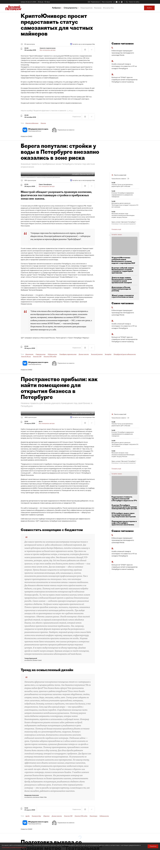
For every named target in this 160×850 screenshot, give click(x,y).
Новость (43, 123)
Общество (46, 816)
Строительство (40, 354)
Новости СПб (37, 357)
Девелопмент (29, 354)
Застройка (108, 354)
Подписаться (95, 2)
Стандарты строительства (67, 354)
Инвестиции (93, 816)
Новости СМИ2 (26, 136)
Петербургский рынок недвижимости (125, 354)
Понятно (153, 846)
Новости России (26, 357)
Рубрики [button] (56, 8)
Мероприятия (86, 8)
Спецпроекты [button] (71, 8)
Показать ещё (116, 229)
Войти (149, 8)
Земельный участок (97, 354)
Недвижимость (52, 354)
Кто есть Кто (108, 8)
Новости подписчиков (31, 123)
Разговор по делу (36, 816)
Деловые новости (84, 354)
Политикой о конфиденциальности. (14, 847)
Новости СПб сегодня (50, 357)
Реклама (97, 8)
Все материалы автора (47, 50)
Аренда (27, 816)
